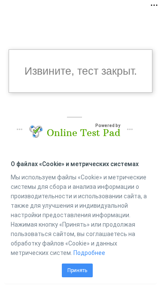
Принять (77, 270)
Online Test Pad (83, 132)
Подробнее (89, 252)
